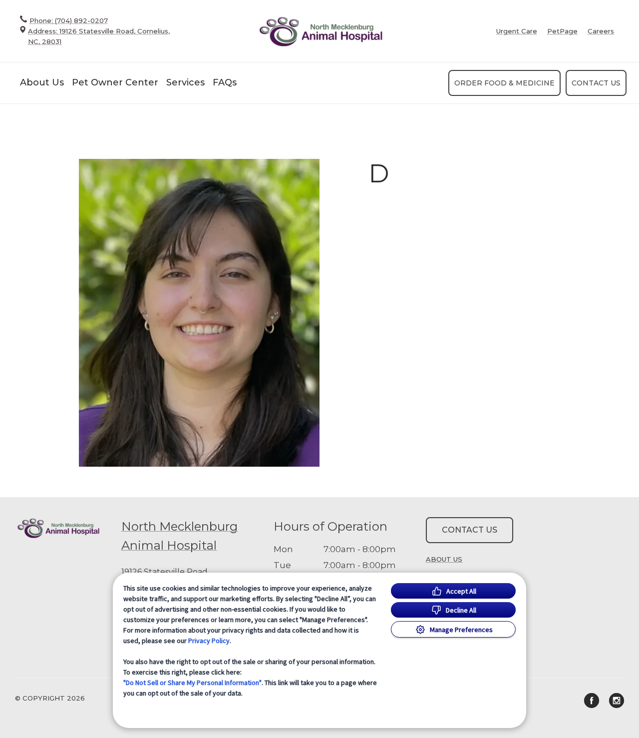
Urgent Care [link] (516, 31)
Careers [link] (601, 31)
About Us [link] (444, 559)
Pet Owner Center (115, 82)
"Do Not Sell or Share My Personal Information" (192, 682)
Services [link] (185, 82)
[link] (320, 31)
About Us (42, 82)
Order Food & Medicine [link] (504, 82)
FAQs (225, 82)
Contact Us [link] (596, 82)
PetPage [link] (562, 31)
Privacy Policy (209, 640)
